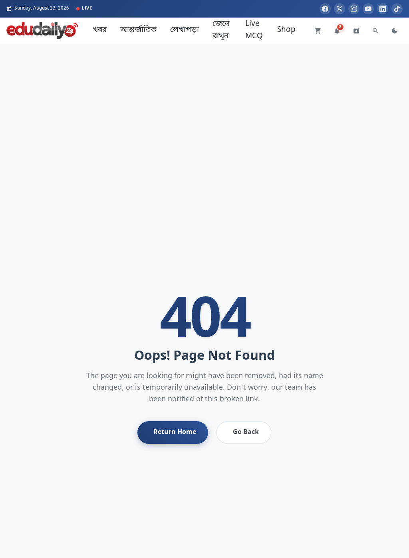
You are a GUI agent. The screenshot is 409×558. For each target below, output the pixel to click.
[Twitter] (339, 8)
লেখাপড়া (184, 30)
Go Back (246, 432)
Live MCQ (254, 30)
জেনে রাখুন (220, 30)
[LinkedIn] (382, 8)
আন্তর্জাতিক (138, 30)
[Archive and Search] (356, 31)
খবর (100, 30)
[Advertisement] (204, 99)
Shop (286, 30)
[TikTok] (397, 8)
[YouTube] (368, 8)
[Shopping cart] (318, 31)
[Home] (42, 30)
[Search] (375, 31)
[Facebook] (325, 8)
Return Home (174, 432)
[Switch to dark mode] (395, 31)
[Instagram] (353, 8)
